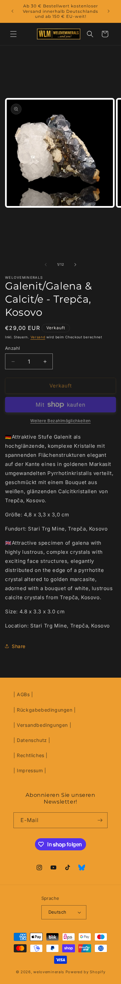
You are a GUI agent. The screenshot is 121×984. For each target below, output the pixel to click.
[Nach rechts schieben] (75, 264)
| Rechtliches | (30, 755)
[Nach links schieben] (45, 264)
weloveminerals (48, 972)
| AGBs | (23, 694)
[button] (13, 34)
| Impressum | (29, 770)
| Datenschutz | (31, 740)
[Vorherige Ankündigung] (12, 11)
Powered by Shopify (86, 972)
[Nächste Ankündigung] (108, 11)
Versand (38, 337)
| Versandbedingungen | (42, 725)
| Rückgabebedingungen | (44, 710)
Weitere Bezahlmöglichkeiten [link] (60, 420)
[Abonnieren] (99, 820)
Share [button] (19, 646)
